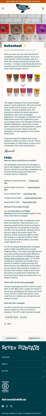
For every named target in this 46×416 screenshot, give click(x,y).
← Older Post (10, 338)
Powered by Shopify (32, 413)
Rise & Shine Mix (30, 202)
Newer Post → (35, 338)
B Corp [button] (5, 371)
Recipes (23, 317)
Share (9, 324)
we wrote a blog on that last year (21, 257)
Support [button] (6, 357)
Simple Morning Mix (33, 198)
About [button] (5, 364)
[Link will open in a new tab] (3, 406)
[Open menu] (5, 8)
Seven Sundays (10, 413)
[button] (23, 376)
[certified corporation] (5, 386)
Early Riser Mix (30, 194)
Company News (11, 317)
